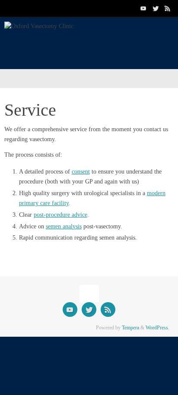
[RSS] (168, 8)
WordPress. (157, 328)
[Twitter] (155, 8)
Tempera (130, 328)
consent (81, 171)
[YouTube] (143, 8)
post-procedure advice (60, 215)
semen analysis (64, 226)
